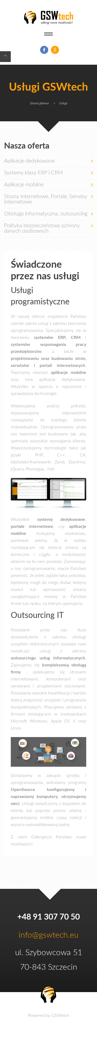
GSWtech (60, 1015)
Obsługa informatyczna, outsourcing (45, 213)
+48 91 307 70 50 (48, 917)
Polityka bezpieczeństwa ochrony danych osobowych (42, 228)
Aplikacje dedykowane (29, 161)
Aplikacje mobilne (24, 184)
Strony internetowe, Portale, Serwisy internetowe (45, 199)
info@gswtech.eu (48, 935)
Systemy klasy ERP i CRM (33, 173)
